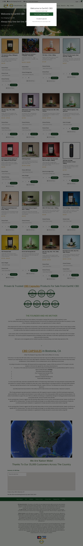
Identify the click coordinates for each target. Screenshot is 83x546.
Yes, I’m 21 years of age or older (41, 14)
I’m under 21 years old (41, 18)
